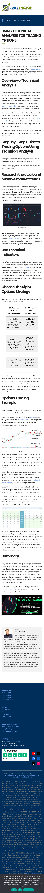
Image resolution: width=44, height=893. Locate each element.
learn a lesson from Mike (10, 589)
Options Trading (7, 693)
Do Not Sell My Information (26, 777)
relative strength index (9, 106)
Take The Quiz (7, 714)
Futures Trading (7, 690)
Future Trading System (10, 724)
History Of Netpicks (8, 700)
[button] (42, 2)
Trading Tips (6, 717)
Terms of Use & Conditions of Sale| (26, 775)
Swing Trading (7, 697)
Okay (14, 890)
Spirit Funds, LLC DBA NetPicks (18, 774)
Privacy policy (28, 890)
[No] (41, 883)
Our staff (5, 707)
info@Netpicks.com (7, 739)
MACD (27, 267)
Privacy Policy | (10, 775)
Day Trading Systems (9, 731)
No (20, 890)
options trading (35, 69)
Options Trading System (10, 727)
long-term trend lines (14, 238)
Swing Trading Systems (10, 729)
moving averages (23, 420)
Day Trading (6, 695)
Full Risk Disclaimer (31, 873)
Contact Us (6, 710)
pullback (33, 417)
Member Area (6, 712)
